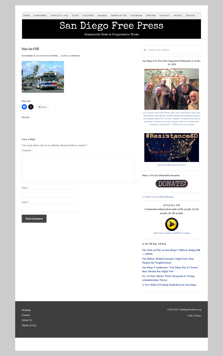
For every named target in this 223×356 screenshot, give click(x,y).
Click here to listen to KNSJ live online (171, 232)
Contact (26, 315)
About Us (27, 320)
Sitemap (26, 310)
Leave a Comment (70, 55)
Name (25, 187)
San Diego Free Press (112, 27)
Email (25, 202)
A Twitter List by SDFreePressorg (158, 196)
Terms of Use (29, 325)
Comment (27, 150)
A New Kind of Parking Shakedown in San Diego (169, 284)
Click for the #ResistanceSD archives (171, 164)
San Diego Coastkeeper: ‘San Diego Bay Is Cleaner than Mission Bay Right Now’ (170, 269)
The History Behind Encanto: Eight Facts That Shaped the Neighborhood (168, 260)
